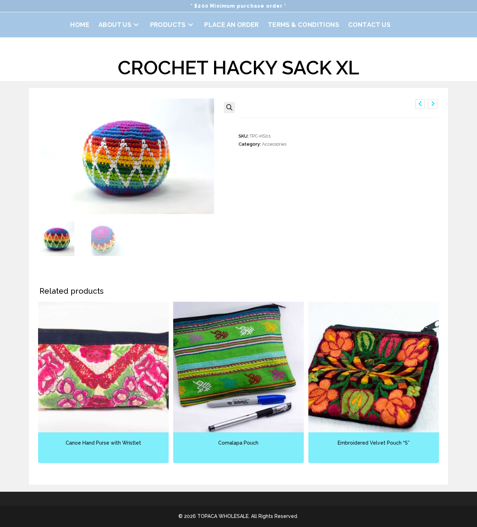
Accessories (274, 144)
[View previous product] (420, 104)
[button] (229, 107)
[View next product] (433, 104)
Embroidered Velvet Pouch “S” (374, 443)
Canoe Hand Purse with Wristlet (103, 443)
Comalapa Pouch (238, 443)
